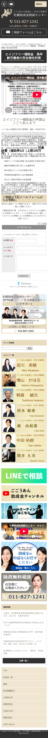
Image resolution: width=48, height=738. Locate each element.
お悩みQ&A (8, 711)
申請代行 (5, 68)
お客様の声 (8, 697)
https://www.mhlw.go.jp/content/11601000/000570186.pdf (23, 135)
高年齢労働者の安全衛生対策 (29, 68)
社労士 (13, 68)
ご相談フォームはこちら (26, 32)
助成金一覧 (8, 677)
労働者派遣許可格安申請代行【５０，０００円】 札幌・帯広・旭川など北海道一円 (22, 642)
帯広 (39, 67)
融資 (5, 684)
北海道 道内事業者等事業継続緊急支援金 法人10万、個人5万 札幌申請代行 (23, 614)
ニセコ (23, 67)
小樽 (34, 67)
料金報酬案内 (9, 691)
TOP (5, 671)
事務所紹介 (8, 717)
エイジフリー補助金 (11, 67)
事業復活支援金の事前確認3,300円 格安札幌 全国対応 (23, 633)
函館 (29, 67)
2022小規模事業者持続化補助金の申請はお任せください (23, 623)
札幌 (45, 67)
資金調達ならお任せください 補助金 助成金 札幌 (24, 652)
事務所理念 (8, 704)
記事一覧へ (24, 661)
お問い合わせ (9, 724)
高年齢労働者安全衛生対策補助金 (23, 69)
